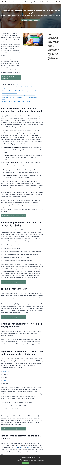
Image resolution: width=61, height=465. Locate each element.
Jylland (33, 2)
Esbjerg (5, 380)
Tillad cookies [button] (25, 462)
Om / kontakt (50, 2)
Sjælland (42, 2)
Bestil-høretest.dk (8, 2)
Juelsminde (6, 371)
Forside (27, 2)
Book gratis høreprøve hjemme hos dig (30, 20)
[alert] (30, 460)
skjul (17, 84)
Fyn (37, 2)
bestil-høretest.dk (33, 205)
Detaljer (43, 460)
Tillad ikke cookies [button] (34, 462)
